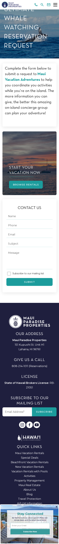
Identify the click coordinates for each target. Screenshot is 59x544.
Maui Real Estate (29, 485)
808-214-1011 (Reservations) (29, 366)
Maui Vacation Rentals (29, 453)
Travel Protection (29, 498)
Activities (29, 476)
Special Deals (29, 457)
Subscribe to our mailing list (28, 273)
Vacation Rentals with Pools (29, 471)
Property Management (29, 480)
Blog (29, 494)
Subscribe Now (30, 532)
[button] (30, 513)
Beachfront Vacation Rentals (29, 462)
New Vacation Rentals (29, 466)
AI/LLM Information (29, 503)
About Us (29, 489)
